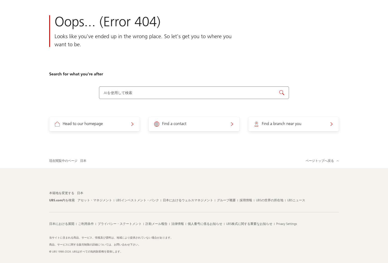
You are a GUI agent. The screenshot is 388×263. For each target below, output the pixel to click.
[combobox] (194, 92)
